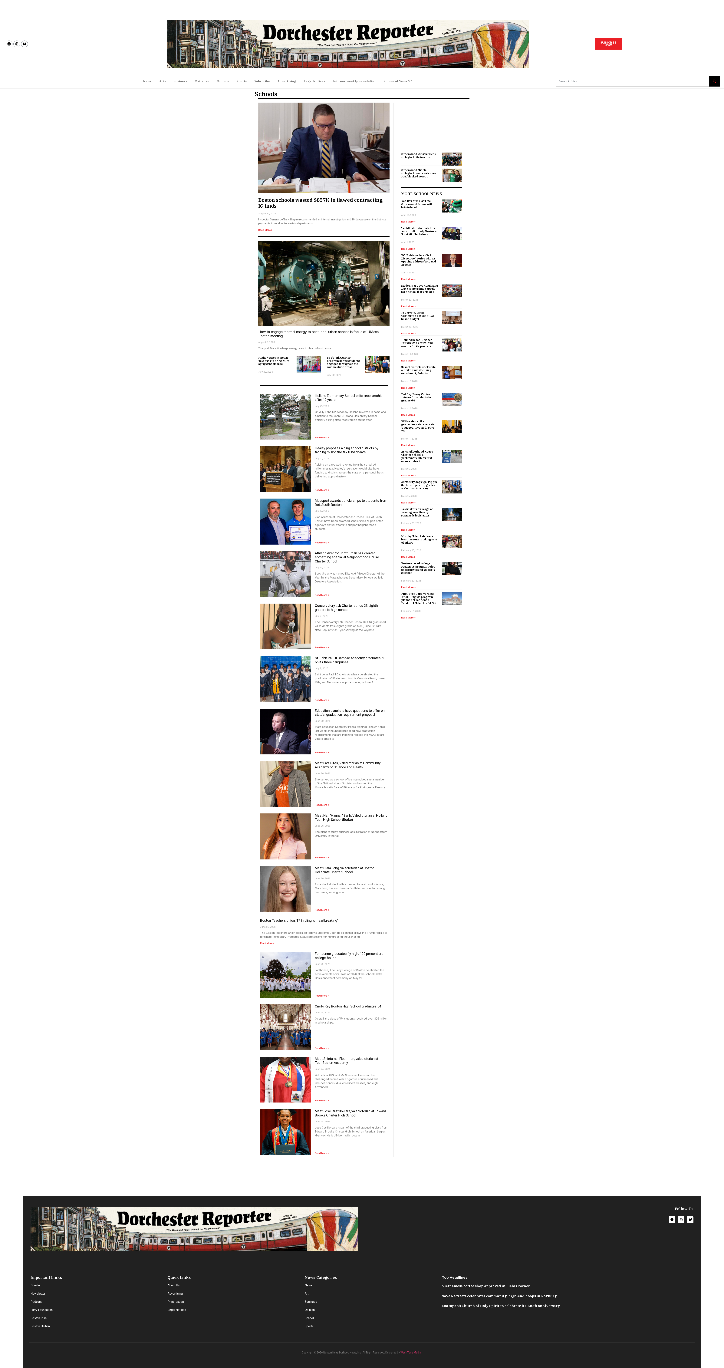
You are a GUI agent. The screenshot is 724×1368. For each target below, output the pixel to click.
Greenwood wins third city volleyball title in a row (418, 155)
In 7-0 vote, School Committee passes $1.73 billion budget (417, 316)
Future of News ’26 (398, 81)
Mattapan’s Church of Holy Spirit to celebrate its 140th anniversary (501, 1306)
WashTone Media (410, 1352)
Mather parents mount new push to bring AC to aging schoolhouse (273, 361)
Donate (35, 1285)
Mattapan (202, 81)
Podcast (36, 1302)
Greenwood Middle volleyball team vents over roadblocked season (418, 173)
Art (306, 1293)
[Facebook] (9, 44)
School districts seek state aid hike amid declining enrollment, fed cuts (418, 370)
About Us (174, 1285)
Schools (223, 81)
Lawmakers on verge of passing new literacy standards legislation (417, 512)
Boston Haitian (40, 1326)
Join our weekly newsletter (354, 81)
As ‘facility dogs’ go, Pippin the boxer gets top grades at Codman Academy (419, 485)
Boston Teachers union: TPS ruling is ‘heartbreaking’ (299, 920)
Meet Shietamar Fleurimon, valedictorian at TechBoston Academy (346, 1061)
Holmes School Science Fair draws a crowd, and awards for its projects (417, 343)
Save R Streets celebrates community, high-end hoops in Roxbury (499, 1296)
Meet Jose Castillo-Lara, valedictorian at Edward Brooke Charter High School (350, 1113)
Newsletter (38, 1293)
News (147, 81)
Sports (241, 81)
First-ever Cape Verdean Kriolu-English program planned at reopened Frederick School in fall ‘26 (418, 598)
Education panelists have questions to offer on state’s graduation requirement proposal (350, 713)
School (309, 1318)
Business (180, 81)
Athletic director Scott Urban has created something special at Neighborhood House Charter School (347, 557)
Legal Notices (314, 81)
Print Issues (176, 1302)
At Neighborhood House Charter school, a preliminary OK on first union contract (417, 456)
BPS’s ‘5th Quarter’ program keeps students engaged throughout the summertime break (343, 362)
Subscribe (262, 81)
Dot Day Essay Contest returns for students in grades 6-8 (416, 397)
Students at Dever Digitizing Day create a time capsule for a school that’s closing (419, 289)
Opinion (310, 1310)
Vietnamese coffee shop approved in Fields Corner (486, 1286)
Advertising (286, 81)
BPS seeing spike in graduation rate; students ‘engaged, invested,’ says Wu (417, 426)
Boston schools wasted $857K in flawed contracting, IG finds (320, 203)
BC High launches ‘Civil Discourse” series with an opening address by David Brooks (418, 260)
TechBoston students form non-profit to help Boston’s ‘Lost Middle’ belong (419, 231)
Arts (162, 81)
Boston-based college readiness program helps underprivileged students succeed (418, 568)
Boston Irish (39, 1318)
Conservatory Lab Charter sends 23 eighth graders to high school (346, 608)
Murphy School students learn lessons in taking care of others (419, 539)
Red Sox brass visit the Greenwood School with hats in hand (417, 204)
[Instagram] (16, 44)
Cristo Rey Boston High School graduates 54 (348, 1006)
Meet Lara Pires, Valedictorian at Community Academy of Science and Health (348, 765)
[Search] (714, 81)
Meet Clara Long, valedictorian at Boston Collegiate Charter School (344, 870)
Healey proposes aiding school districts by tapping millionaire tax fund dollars (346, 450)
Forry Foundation (42, 1310)
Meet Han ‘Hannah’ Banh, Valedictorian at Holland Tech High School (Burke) (351, 817)
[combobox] (632, 81)
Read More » (265, 230)
